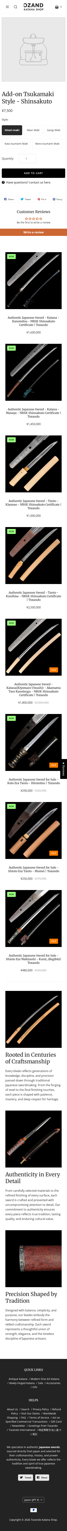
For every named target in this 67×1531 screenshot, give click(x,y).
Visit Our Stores (30, 1413)
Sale (40, 1383)
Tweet (27, 1477)
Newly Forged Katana (22, 1383)
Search (25, 1409)
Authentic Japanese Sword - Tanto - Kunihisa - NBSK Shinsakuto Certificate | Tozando (33, 596)
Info (35, 1387)
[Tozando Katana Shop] (33, 6)
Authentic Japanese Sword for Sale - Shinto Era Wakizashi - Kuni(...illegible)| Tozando (33, 959)
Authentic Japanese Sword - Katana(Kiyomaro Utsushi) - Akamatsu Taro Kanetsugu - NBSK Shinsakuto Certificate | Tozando (33, 689)
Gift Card (56, 1421)
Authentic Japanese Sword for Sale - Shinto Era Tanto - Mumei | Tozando (33, 869)
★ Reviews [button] (64, 769)
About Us (12, 1409)
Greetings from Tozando (43, 1425)
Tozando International (22, 1430)
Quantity (7, 159)
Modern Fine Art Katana (45, 1379)
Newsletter (18, 1425)
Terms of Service (39, 1417)
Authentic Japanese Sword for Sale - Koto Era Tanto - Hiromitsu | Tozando (33, 781)
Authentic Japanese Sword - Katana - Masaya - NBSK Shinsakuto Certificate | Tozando (33, 412)
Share (44, 1477)
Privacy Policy (41, 1409)
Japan (31, 1500)
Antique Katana (18, 1379)
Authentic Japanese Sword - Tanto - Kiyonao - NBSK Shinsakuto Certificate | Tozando (33, 504)
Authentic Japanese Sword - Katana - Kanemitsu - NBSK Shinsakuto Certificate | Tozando (33, 321)
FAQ (23, 1417)
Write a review (33, 232)
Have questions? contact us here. (28, 182)
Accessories (53, 1383)
